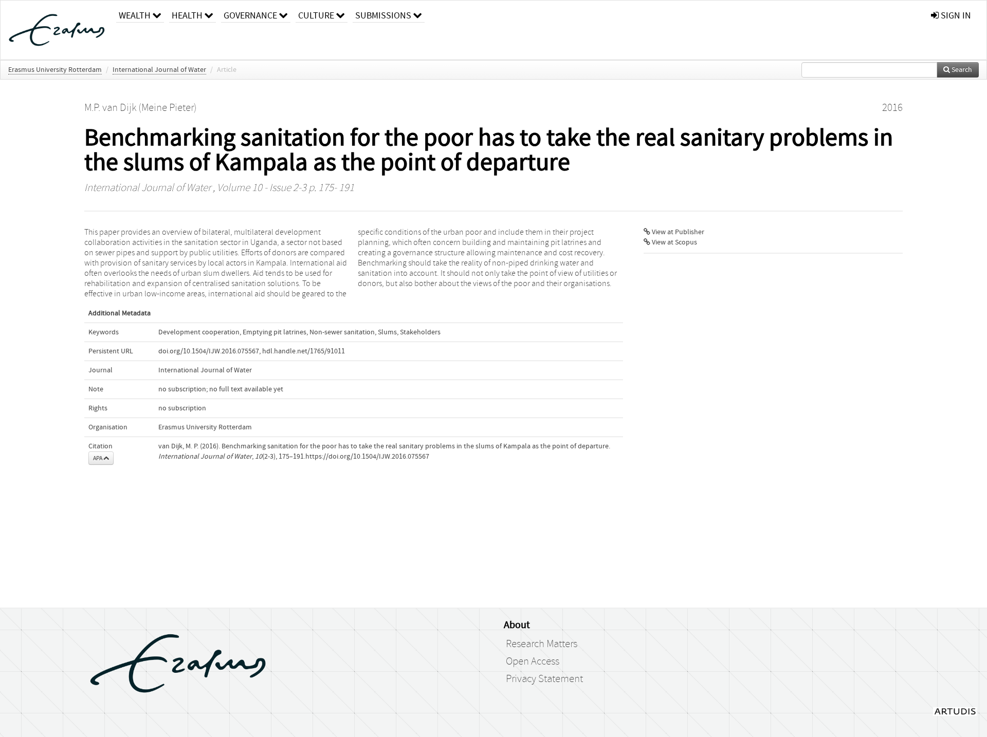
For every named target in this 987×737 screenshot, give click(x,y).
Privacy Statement (544, 679)
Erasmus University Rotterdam (55, 70)
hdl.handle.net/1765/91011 (303, 351)
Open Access (532, 661)
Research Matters (541, 644)
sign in (955, 15)
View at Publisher (677, 232)
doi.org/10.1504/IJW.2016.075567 (208, 351)
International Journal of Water (159, 70)
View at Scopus (673, 242)
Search (961, 70)
